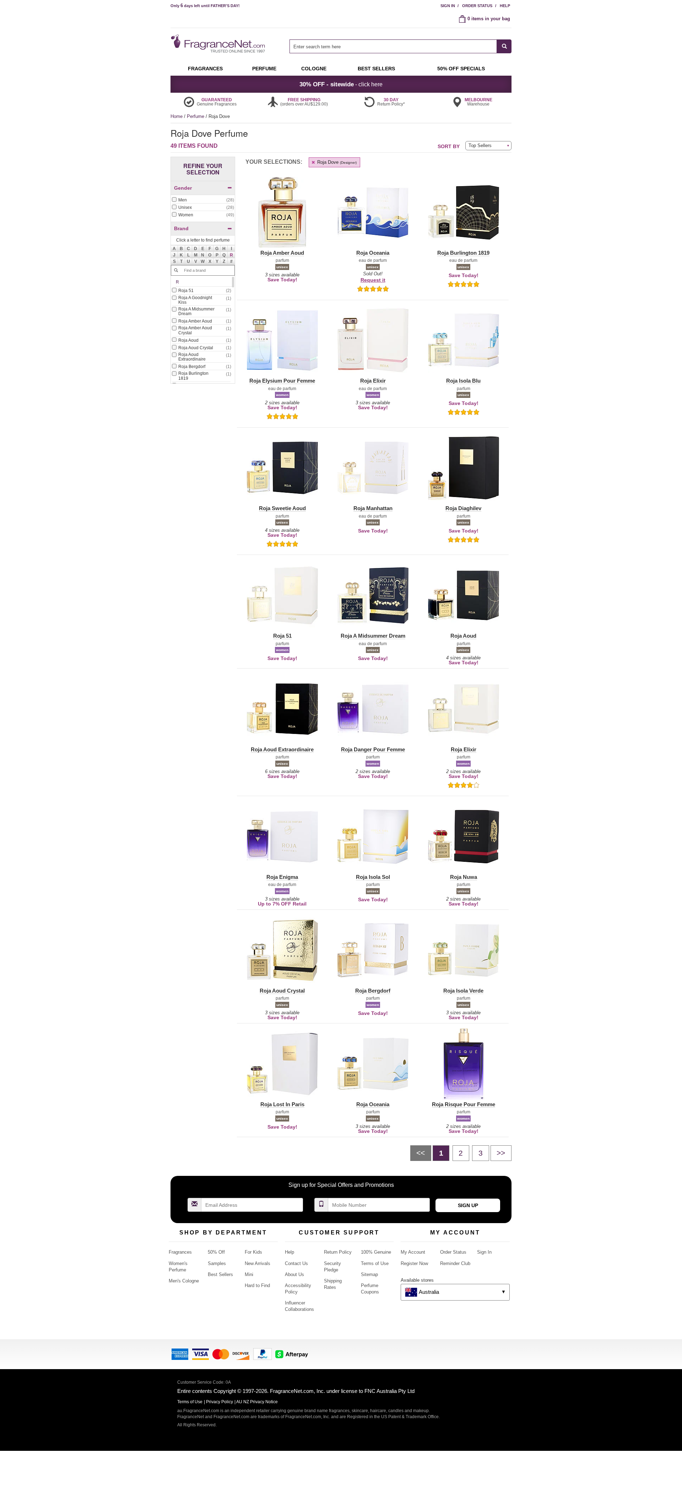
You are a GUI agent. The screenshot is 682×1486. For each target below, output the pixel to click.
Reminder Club (455, 1263)
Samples (217, 1263)
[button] (231, 255)
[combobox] (400, 46)
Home (176, 116)
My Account (413, 1252)
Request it (373, 280)
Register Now (414, 1263)
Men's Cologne (184, 1281)
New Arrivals (257, 1263)
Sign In (447, 6)
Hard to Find (257, 1285)
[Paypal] (262, 1354)
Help (505, 6)
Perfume (196, 116)
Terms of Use (375, 1263)
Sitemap (369, 1274)
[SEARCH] (504, 46)
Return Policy (338, 1252)
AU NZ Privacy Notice (257, 1401)
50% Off (216, 1252)
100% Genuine (376, 1252)
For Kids (253, 1252)
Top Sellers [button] (480, 145)
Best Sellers (220, 1274)
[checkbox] (202, 200)
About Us (294, 1274)
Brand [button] (181, 228)
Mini (249, 1274)
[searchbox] (393, 46)
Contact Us (296, 1263)
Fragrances (180, 1252)
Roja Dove (336, 162)
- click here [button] (341, 84)
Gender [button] (183, 188)
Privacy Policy (219, 1401)
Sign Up (468, 1205)
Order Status (477, 6)
